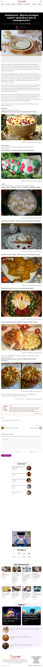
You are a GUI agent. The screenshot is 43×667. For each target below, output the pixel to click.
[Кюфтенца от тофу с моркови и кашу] (5, 637)
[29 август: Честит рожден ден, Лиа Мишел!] (29, 480)
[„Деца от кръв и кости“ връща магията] (5, 646)
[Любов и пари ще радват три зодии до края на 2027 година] (26, 589)
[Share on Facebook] (20, 24)
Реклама (36, 661)
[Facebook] (14, 555)
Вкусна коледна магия (11, 420)
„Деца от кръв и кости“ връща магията (21, 645)
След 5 (21, 27)
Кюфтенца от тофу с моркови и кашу (20, 637)
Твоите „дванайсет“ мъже (17, 491)
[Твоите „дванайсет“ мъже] (29, 492)
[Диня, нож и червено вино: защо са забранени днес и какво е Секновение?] (29, 468)
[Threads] (29, 555)
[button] (2, 1)
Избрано (21, 604)
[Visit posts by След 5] (17, 27)
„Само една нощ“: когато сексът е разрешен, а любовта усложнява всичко (15, 578)
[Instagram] (24, 555)
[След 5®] (21, 1)
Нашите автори (36, 657)
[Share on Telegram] (27, 24)
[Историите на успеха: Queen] (29, 474)
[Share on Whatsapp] (24, 24)
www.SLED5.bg (38, 413)
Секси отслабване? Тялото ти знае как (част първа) (24, 628)
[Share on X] (22, 24)
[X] (19, 555)
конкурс (18, 420)
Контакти (36, 658)
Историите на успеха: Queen (18, 473)
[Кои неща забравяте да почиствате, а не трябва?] (36, 569)
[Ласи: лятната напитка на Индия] (6, 589)
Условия (36, 659)
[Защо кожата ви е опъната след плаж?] (29, 486)
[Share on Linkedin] (26, 24)
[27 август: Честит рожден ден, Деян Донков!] (36, 589)
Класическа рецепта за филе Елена (15, 594)
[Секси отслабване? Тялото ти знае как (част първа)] (5, 629)
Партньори (36, 662)
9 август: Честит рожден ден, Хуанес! (11, 618)
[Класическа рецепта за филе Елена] (16, 589)
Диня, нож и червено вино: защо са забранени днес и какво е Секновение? (18, 467)
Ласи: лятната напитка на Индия (6, 594)
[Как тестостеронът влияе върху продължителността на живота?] (26, 569)
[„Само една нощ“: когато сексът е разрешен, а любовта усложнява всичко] (16, 569)
